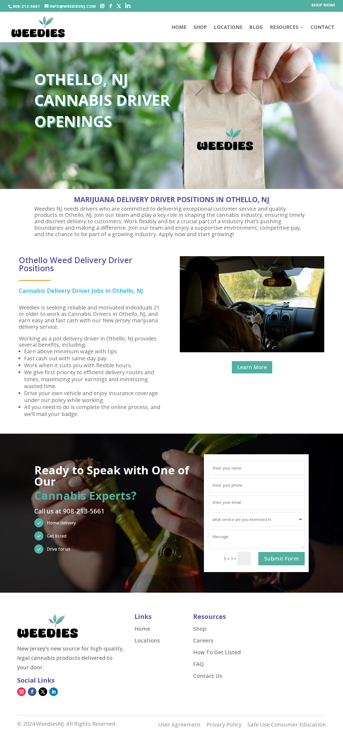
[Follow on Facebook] (32, 691)
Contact (322, 27)
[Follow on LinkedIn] (53, 691)
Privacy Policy (224, 725)
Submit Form (281, 558)
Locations (228, 27)
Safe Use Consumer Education (286, 725)
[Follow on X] (43, 691)
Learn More (252, 367)
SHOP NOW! (323, 5)
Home (179, 27)
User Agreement (179, 725)
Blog (256, 27)
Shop (199, 628)
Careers (203, 640)
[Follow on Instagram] (21, 691)
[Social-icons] (102, 6)
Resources (284, 27)
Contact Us (207, 675)
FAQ (198, 664)
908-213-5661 (26, 6)
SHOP (200, 27)
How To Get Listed (217, 652)
